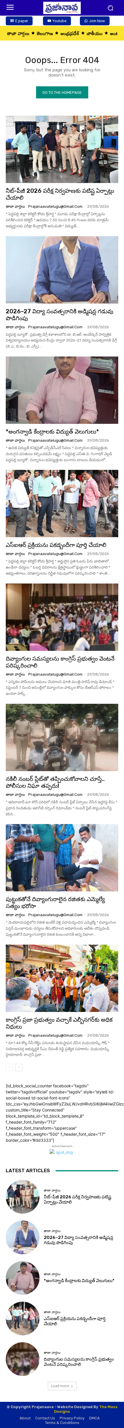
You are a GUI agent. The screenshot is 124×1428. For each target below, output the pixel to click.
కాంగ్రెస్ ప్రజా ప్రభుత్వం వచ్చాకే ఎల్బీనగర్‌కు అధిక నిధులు (59, 1023)
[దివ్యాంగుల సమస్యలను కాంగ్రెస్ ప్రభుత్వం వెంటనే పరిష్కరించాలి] (62, 617)
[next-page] (18, 1067)
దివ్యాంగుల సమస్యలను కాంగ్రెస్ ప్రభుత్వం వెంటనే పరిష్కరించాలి (60, 662)
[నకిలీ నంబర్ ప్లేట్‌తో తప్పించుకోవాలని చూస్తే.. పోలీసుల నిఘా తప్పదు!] (62, 737)
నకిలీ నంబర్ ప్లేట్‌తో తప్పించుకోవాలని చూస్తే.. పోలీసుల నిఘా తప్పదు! (55, 782)
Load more (60, 1385)
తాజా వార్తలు (15, 206)
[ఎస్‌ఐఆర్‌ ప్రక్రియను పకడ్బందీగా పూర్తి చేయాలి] (62, 503)
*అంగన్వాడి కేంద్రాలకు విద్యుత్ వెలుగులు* (52, 431)
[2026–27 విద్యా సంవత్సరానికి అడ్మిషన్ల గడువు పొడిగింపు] (62, 270)
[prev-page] (9, 1067)
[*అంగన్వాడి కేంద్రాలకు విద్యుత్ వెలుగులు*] (62, 390)
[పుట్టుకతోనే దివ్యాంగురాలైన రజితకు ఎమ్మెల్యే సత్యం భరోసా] (62, 857)
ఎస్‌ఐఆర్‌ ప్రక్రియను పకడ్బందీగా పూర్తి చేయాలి (56, 545)
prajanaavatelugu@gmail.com (55, 206)
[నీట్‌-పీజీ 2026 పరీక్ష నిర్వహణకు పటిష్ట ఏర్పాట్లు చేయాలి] (62, 149)
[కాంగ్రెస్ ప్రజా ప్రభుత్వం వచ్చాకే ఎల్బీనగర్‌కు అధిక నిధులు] (62, 978)
